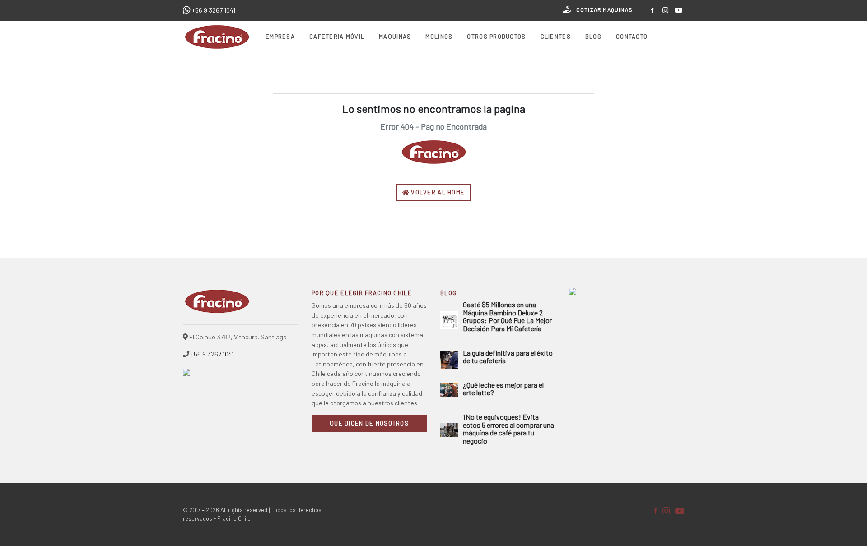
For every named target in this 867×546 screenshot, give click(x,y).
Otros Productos (496, 36)
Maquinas (395, 36)
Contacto (632, 36)
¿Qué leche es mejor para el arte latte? (503, 389)
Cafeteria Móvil (336, 36)
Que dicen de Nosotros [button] (369, 423)
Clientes (556, 36)
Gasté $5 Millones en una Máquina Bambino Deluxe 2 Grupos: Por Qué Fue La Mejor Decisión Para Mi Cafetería (507, 316)
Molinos (438, 36)
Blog (593, 36)
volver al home (437, 192)
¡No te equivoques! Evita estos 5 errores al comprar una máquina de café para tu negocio (508, 428)
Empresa (280, 36)
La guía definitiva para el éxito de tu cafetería (508, 357)
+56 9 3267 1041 (213, 10)
